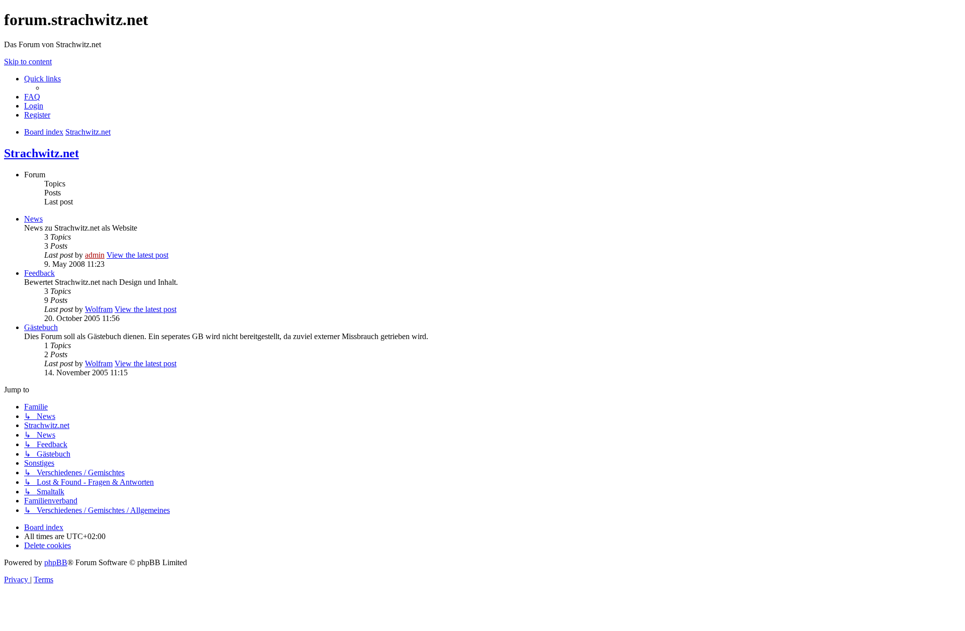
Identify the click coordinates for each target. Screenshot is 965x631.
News (33, 219)
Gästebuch (41, 327)
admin (95, 255)
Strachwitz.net (41, 153)
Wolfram (99, 309)
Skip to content (28, 61)
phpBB (55, 562)
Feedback (39, 273)
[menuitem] (32, 96)
